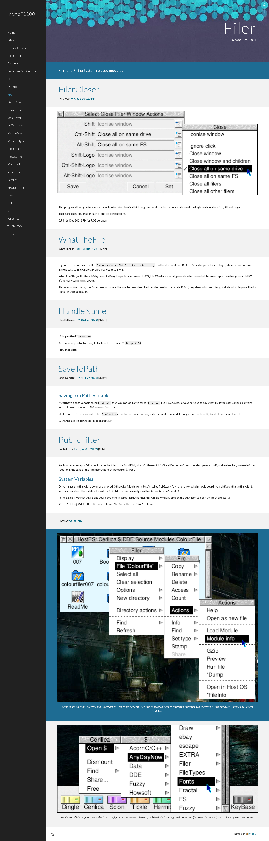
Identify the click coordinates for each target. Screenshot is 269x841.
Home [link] (11, 32)
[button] (264, 5)
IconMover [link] (14, 117)
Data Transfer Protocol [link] (21, 71)
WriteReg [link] (13, 218)
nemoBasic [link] (14, 172)
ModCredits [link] (15, 164)
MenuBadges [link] (15, 141)
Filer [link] (10, 94)
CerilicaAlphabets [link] (18, 48)
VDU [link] (10, 210)
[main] (157, 31)
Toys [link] (10, 195)
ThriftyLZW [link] (14, 226)
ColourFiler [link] (14, 55)
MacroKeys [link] (14, 133)
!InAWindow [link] (15, 125)
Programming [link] (15, 187)
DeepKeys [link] (14, 79)
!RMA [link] (11, 40)
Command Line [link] (16, 63)
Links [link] (10, 234)
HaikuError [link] (14, 110)
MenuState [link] (14, 148)
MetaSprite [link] (14, 156)
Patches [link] (12, 179)
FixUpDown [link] (14, 102)
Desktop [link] (12, 86)
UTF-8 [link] (11, 203)
